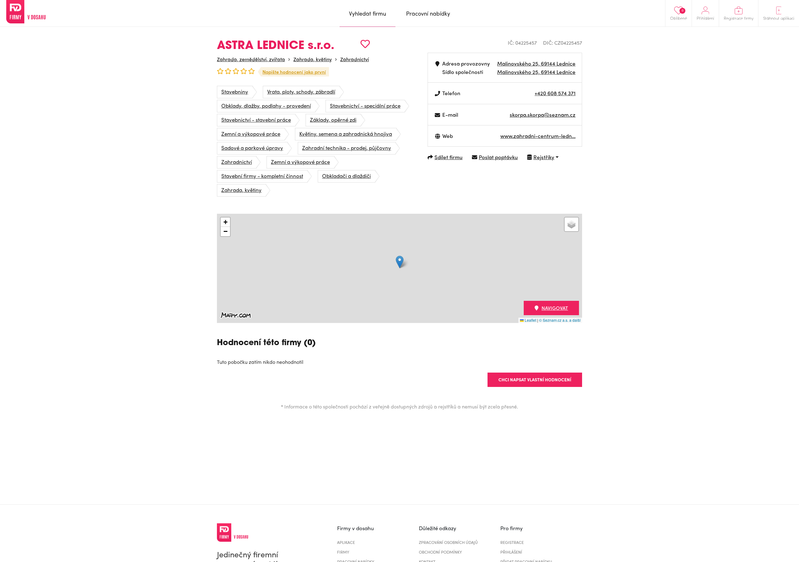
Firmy (343, 552)
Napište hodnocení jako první (294, 71)
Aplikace (346, 542)
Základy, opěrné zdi (333, 119)
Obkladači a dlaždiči (346, 175)
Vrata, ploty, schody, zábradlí (301, 91)
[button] (400, 262)
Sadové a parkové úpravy (252, 147)
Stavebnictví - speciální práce (365, 105)
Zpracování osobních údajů (448, 542)
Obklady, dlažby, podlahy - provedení (266, 105)
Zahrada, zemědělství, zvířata (251, 59)
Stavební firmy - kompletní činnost (262, 175)
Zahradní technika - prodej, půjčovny (346, 147)
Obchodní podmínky (440, 552)
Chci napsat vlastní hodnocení (534, 379)
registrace (512, 542)
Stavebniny (234, 91)
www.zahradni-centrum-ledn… (538, 135)
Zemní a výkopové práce (250, 133)
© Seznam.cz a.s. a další (560, 320)
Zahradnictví (354, 59)
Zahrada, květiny (312, 59)
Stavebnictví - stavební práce (256, 119)
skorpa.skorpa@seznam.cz (543, 114)
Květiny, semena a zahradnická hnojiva (345, 133)
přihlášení (511, 552)
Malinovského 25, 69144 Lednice (536, 63)
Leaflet (530, 320)
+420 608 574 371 (555, 93)
